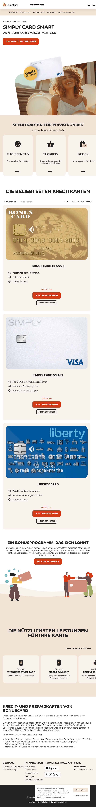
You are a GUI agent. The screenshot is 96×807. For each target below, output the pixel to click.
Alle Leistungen (81, 648)
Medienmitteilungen (10, 770)
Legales (32, 802)
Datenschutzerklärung (59, 802)
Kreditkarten (30, 766)
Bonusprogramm (31, 773)
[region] (62, 793)
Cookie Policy (42, 802)
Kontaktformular (80, 766)
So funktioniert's (48, 561)
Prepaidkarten (30, 770)
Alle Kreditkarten (80, 201)
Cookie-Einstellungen (81, 795)
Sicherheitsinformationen (83, 770)
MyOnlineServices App (34, 780)
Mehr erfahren (46, 303)
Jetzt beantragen (46, 295)
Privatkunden (37, 5)
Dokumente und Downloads (13, 766)
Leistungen (29, 776)
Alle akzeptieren (80, 790)
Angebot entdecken (21, 41)
